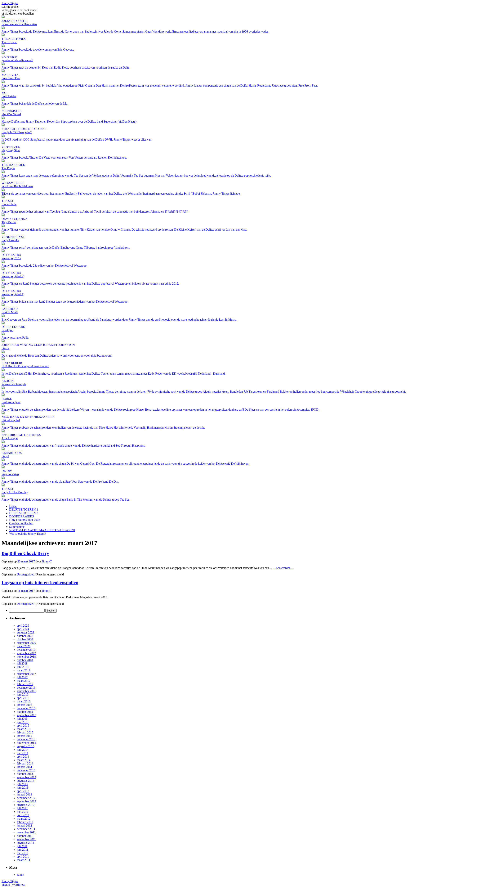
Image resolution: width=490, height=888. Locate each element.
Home (13, 506)
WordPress (18, 884)
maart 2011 (23, 860)
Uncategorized (25, 574)
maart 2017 (23, 680)
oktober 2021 (25, 636)
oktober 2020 (25, 639)
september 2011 (26, 839)
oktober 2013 (25, 773)
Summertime (16, 526)
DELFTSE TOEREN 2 (23, 513)
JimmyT (47, 561)
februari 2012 (25, 822)
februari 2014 (25, 763)
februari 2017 (25, 684)
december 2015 (26, 708)
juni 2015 (22, 722)
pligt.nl (6, 884)
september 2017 (26, 673)
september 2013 (26, 777)
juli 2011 (22, 846)
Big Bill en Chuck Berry (25, 553)
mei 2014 (22, 753)
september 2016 (26, 691)
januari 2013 (24, 794)
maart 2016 (23, 701)
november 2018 (26, 656)
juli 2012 (22, 808)
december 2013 (26, 770)
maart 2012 (23, 818)
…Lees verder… (283, 568)
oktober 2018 (25, 660)
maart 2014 (23, 760)
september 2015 (26, 715)
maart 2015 (23, 729)
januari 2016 (24, 704)
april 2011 (23, 856)
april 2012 (23, 815)
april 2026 (23, 625)
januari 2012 (24, 825)
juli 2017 (22, 677)
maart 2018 (23, 670)
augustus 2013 (25, 780)
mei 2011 (22, 853)
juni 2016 (22, 694)
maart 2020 (23, 646)
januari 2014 (24, 767)
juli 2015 (22, 718)
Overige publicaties (21, 523)
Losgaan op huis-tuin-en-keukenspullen (40, 582)
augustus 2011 (25, 842)
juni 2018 (22, 667)
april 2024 (23, 629)
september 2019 (26, 653)
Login (20, 874)
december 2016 (26, 687)
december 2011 (26, 829)
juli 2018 (22, 663)
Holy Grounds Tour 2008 (24, 519)
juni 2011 (22, 849)
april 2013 (23, 791)
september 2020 (26, 642)
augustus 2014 (25, 746)
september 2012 (26, 801)
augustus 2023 (25, 632)
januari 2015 (24, 735)
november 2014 (26, 742)
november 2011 (26, 832)
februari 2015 (25, 732)
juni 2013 (22, 787)
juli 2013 (22, 784)
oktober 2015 (25, 711)
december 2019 (26, 649)
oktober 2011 (25, 835)
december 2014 (26, 739)
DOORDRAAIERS (21, 516)
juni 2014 (22, 749)
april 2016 (23, 698)
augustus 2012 (25, 804)
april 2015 (23, 725)
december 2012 (26, 798)
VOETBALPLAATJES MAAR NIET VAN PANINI (42, 530)
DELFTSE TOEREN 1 (23, 509)
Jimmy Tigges (10, 3)
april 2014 (23, 756)
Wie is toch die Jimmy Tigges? (27, 533)
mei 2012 (22, 811)
